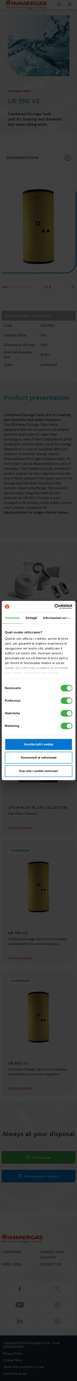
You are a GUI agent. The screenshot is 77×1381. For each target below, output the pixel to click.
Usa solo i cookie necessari (38, 771)
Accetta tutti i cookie (38, 744)
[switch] (66, 700)
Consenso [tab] (12, 618)
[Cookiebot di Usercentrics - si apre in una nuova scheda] (54, 606)
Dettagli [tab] (31, 618)
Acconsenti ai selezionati (38, 757)
